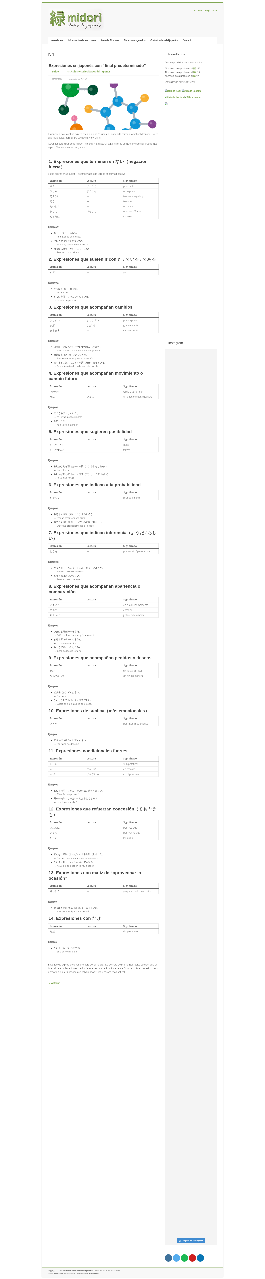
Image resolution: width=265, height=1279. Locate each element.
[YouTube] (192, 1258)
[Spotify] (184, 1258)
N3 (82, 79)
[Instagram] (168, 1258)
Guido (55, 71)
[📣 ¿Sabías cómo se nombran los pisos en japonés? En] (173, 770)
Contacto (187, 40)
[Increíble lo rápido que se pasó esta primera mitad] (191, 791)
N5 (194, 68)
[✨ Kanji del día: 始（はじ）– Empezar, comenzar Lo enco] (208, 1085)
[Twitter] (176, 1258)
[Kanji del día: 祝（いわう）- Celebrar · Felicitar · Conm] (173, 514)
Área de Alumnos (110, 40)
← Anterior (54, 983)
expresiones (74, 79)
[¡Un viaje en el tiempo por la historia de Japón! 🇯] (191, 1037)
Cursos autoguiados (135, 40)
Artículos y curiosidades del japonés (88, 71)
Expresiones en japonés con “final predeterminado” (97, 65)
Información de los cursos (82, 40)
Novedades (57, 40)
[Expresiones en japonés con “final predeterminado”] (103, 85)
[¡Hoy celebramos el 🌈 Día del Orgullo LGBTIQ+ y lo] (173, 1034)
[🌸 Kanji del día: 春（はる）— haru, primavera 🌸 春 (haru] (208, 449)
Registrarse (211, 10)
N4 (85, 79)
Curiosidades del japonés (164, 40)
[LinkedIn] (200, 1258)
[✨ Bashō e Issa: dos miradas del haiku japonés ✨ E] (191, 443)
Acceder (198, 10)
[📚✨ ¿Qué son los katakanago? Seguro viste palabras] (208, 805)
